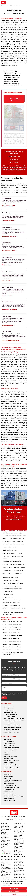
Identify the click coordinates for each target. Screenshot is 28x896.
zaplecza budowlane (9, 745)
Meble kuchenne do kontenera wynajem (12, 533)
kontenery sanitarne (16, 24)
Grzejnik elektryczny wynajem (10, 597)
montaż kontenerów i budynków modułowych (15, 720)
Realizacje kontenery (5, 826)
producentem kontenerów (8, 457)
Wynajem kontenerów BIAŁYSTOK (6, 875)
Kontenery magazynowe (19, 868)
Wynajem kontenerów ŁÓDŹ (6, 865)
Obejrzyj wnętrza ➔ (7, 264)
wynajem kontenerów (9, 707)
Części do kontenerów (6, 829)
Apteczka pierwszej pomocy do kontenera (13, 541)
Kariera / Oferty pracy (5, 843)
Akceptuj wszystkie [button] (14, 888)
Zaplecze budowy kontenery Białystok (12, 649)
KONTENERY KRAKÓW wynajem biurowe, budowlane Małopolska (19, 832)
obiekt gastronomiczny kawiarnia (12, 794)
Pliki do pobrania (4, 844)
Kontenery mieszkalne (19, 861)
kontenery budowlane (20, 22)
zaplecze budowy (8, 752)
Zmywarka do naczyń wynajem (10, 577)
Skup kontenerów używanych (5, 838)
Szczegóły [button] (14, 894)
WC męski (19, 430)
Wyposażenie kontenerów (6, 830)
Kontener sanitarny (14, 483)
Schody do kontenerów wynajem (11, 580)
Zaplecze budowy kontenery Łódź (11, 638)
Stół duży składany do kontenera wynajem (13, 544)
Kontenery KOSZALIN (6, 872)
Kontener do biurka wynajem (10, 547)
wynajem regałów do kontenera (11, 760)
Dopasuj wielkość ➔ (7, 296)
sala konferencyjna (8, 776)
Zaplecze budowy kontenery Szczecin (12, 647)
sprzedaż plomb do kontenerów (11, 732)
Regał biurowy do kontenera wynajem (12, 561)
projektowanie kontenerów (10, 714)
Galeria (16, 99)
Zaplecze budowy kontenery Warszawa (12, 621)
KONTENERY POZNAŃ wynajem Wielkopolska (19, 841)
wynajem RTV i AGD (8, 758)
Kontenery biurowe (18, 859)
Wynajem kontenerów (19, 826)
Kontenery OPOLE (18, 854)
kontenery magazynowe (15, 25)
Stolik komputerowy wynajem (10, 550)
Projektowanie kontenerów (4, 833)
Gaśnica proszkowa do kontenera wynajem (13, 538)
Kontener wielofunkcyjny (19, 877)
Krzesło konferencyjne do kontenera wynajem (14, 564)
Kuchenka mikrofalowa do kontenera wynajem (14, 567)
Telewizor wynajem (7, 591)
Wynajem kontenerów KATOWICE (19, 839)
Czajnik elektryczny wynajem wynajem (12, 588)
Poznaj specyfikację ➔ (7, 280)
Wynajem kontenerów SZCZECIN (19, 847)
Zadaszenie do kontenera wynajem (11, 602)
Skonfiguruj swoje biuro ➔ (8, 220)
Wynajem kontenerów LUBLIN (6, 871)
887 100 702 (15, 159)
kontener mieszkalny (9, 762)
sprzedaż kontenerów (9, 708)
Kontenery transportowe (19, 872)
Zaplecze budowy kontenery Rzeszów (12, 641)
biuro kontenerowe (19, 427)
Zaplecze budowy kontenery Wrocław (12, 627)
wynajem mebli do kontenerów (11, 767)
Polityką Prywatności (11, 694)
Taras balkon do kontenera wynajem (12, 605)
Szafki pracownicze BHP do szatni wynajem (13, 570)
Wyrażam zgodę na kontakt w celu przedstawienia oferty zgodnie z (13, 694)
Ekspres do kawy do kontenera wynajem (12, 573)
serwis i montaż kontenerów (10, 722)
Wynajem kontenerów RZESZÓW (19, 844)
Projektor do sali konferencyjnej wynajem (13, 583)
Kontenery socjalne (18, 864)
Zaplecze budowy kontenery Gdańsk (12, 629)
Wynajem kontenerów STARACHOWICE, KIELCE (6, 868)
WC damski (11, 430)
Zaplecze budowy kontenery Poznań (12, 632)
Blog (2, 847)
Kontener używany (18, 875)
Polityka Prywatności (5, 846)
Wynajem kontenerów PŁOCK (19, 849)
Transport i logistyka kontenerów (5, 841)
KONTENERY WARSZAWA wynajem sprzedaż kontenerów (19, 829)
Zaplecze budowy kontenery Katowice (12, 644)
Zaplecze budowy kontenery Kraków (12, 624)
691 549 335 (15, 162)
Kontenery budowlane (19, 865)
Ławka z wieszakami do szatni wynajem (12, 553)
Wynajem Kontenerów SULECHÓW (19, 852)
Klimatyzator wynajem (8, 594)
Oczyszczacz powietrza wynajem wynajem (13, 586)
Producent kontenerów (6, 827)
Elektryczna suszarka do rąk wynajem (12, 599)
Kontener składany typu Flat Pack (19, 871)
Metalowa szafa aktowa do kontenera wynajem (14, 535)
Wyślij (4, 697)
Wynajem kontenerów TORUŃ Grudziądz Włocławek (6, 878)
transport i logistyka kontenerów (12, 723)
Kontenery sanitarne (18, 862)
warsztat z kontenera (9, 783)
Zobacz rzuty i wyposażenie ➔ (9, 309)
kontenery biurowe (5, 24)
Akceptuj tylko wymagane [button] (14, 891)
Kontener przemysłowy (19, 874)
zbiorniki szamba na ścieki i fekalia (12, 766)
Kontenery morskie (18, 867)
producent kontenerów (9, 716)
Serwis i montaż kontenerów (4, 835)
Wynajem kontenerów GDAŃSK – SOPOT (19, 836)
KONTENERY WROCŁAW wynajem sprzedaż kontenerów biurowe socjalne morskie (6, 861)
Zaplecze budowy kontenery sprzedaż (12, 635)
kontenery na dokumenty (10, 764)
